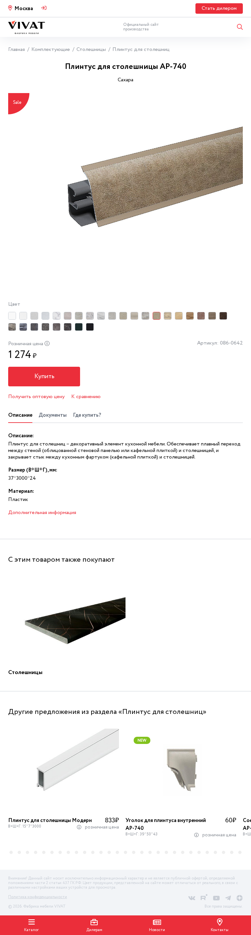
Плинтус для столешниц (141, 49)
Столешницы (91, 49)
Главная (16, 49)
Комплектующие (50, 49)
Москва (23, 8)
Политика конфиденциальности (37, 897)
